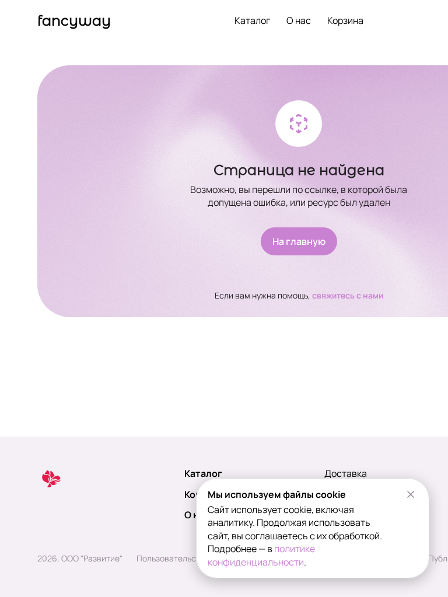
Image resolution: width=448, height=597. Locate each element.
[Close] (410, 494)
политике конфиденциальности (261, 555)
